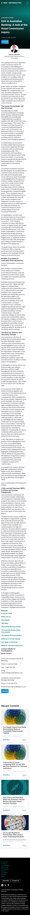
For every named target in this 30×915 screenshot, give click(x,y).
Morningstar (5, 620)
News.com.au (6, 616)
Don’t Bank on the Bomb (9, 642)
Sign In (3, 876)
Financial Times (6, 613)
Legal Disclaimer (5, 865)
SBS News (4, 623)
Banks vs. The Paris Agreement (12, 645)
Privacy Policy (4, 862)
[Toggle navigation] (27, 2)
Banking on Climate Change (10, 639)
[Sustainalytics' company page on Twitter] (5, 885)
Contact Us (15, 880)
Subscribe (6, 880)
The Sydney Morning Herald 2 (11, 635)
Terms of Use (4, 867)
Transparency (4, 869)
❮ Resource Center (7, 18)
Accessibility (4, 872)
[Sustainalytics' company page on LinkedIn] (2, 885)
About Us (3, 874)
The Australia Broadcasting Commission (10, 631)
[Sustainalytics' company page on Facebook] (8, 885)
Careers (3, 871)
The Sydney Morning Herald (10, 627)
